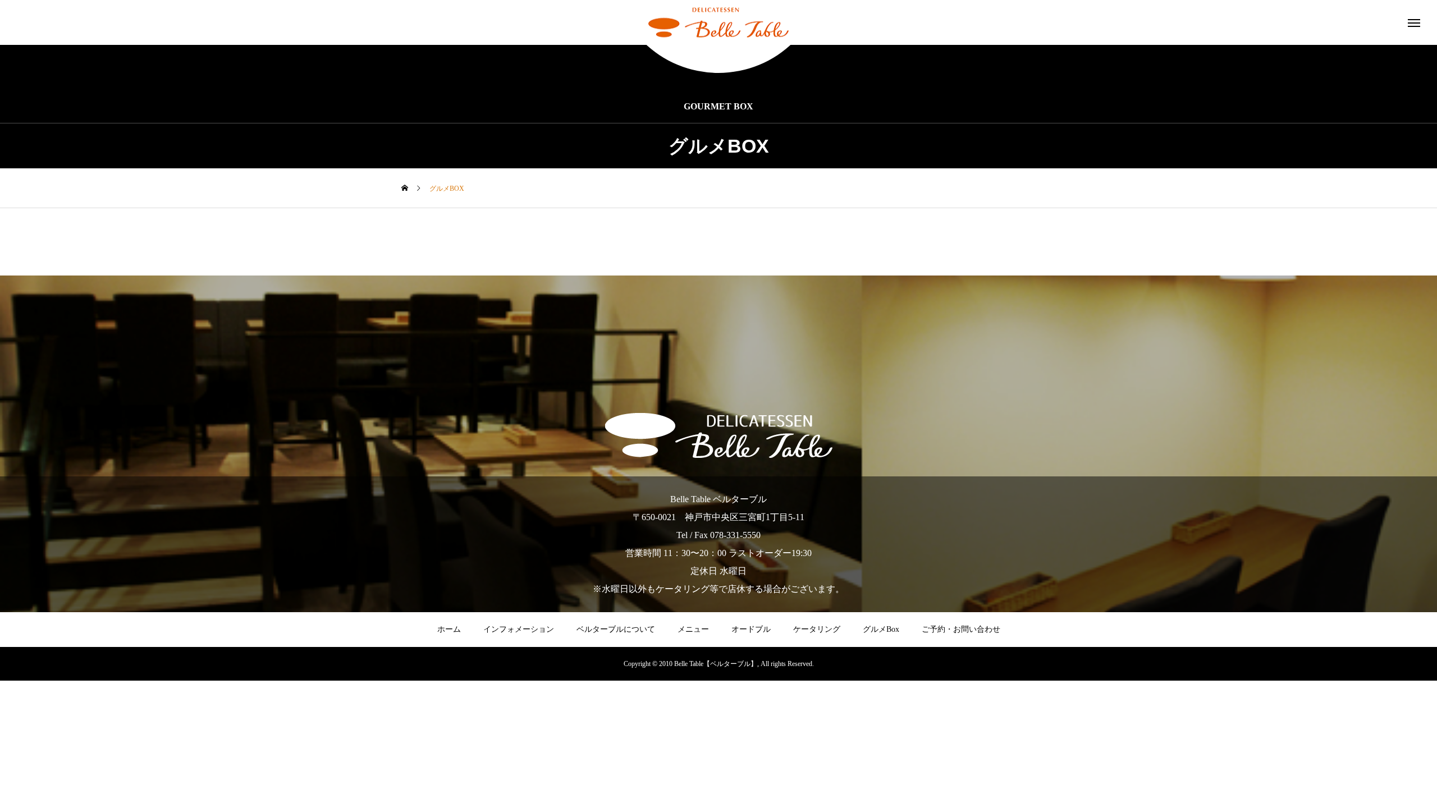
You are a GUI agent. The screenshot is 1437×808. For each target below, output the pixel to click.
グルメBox (881, 629)
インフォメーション (518, 629)
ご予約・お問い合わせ (961, 629)
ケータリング (816, 629)
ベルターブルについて (615, 629)
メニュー (693, 629)
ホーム (449, 629)
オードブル (751, 629)
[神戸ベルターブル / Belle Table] (718, 23)
